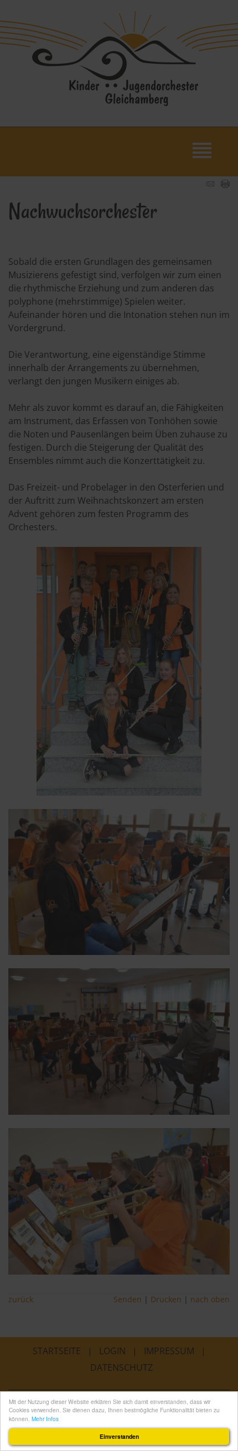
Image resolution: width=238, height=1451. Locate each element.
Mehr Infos (45, 1419)
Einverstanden (119, 1436)
